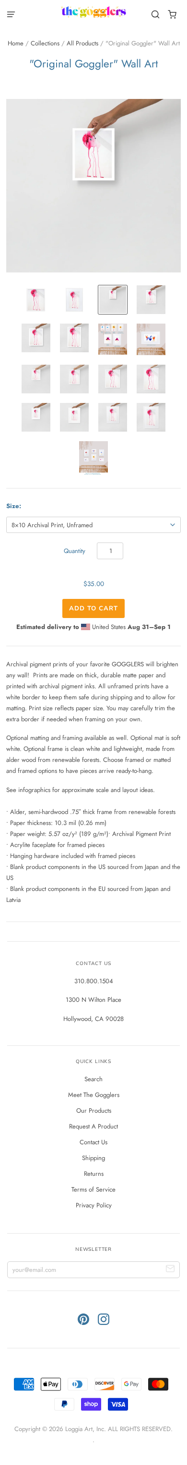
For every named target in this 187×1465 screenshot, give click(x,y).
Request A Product (93, 1126)
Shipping (93, 1157)
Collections (45, 43)
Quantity (74, 550)
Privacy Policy (94, 1205)
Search (93, 1079)
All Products (82, 43)
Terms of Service (93, 1189)
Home (15, 43)
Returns (94, 1173)
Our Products (93, 1110)
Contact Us (93, 1142)
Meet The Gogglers (93, 1094)
